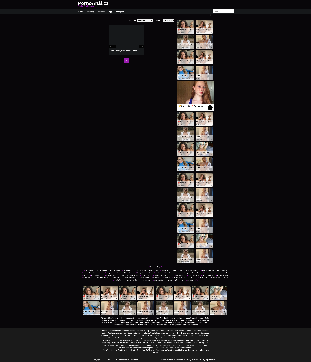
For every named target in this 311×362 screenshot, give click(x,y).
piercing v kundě (207, 270)
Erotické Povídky (142, 331)
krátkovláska (179, 275)
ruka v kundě (145, 280)
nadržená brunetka (191, 270)
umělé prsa (126, 270)
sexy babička (158, 280)
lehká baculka (221, 270)
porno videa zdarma (199, 331)
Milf (174, 343)
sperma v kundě (207, 275)
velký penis (115, 278)
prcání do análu (193, 275)
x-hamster (162, 345)
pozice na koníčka (130, 280)
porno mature (189, 333)
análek (84, 275)
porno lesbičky (145, 340)
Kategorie (120, 12)
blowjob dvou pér (111, 275)
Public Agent (154, 338)
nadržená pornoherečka (129, 275)
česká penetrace (129, 278)
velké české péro (178, 278)
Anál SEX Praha (148, 350)
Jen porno (142, 345)
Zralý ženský (123, 340)
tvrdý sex (109, 273)
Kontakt (170, 360)
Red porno (131, 343)
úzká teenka (87, 278)
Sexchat (101, 12)
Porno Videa (173, 331)
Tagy (110, 12)
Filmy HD (105, 345)
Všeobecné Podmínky (182, 360)
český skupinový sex (143, 273)
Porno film (115, 343)
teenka (169, 280)
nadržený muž (114, 270)
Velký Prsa (164, 348)
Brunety (226, 278)
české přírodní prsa (102, 278)
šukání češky (183, 273)
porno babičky (175, 335)
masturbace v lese (210, 273)
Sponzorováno (211, 360)
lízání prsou (179, 280)
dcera (118, 273)
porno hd (189, 340)
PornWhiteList (107, 350)
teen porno (199, 345)
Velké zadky (179, 348)
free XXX (128, 345)
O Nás (163, 360)
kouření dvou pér (88, 273)
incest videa (184, 338)
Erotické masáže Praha (177, 350)
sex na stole (224, 273)
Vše (196, 280)
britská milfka (195, 273)
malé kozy (192, 278)
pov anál (166, 278)
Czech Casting (198, 343)
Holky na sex (192, 350)
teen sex (129, 348)
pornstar (189, 280)
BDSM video (119, 338)
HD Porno (158, 273)
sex (180, 270)
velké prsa (149, 348)
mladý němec (128, 273)
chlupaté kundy (125, 335)
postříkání (117, 280)
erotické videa (138, 333)
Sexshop (90, 12)
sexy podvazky (169, 273)
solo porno (164, 270)
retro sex (180, 345)
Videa (80, 12)
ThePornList (119, 350)
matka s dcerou (144, 278)
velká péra (156, 278)
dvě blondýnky (101, 270)
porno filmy (106, 343)
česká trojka (145, 275)
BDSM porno (152, 335)
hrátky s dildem (140, 270)
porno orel (118, 333)
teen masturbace (96, 275)
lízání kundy (153, 270)
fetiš (173, 270)
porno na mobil (166, 333)
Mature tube (151, 343)
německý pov (215, 278)
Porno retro (163, 340)
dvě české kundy (222, 275)
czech (100, 273)
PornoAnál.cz (93, 4)
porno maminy (204, 335)
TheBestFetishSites (132, 350)
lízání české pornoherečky (162, 275)
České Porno (114, 331)
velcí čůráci (202, 278)
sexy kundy (88, 270)
